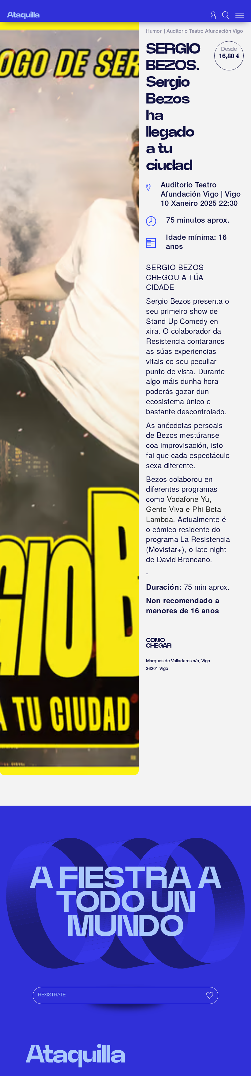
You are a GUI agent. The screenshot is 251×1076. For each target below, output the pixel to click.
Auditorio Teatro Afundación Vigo (205, 31)
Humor (154, 31)
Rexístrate (52, 995)
